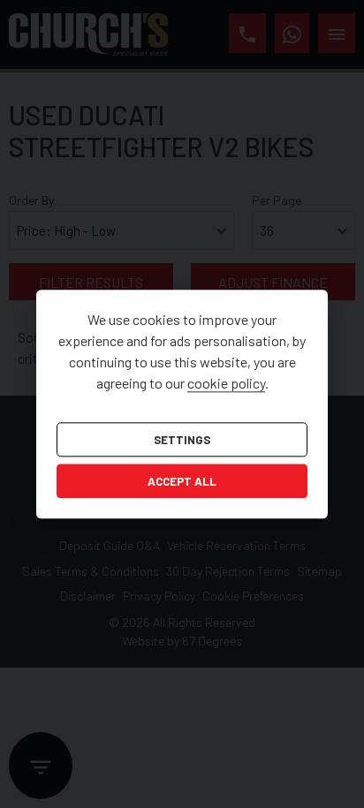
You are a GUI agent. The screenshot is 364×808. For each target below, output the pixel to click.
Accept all (182, 482)
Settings (182, 440)
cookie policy (226, 382)
